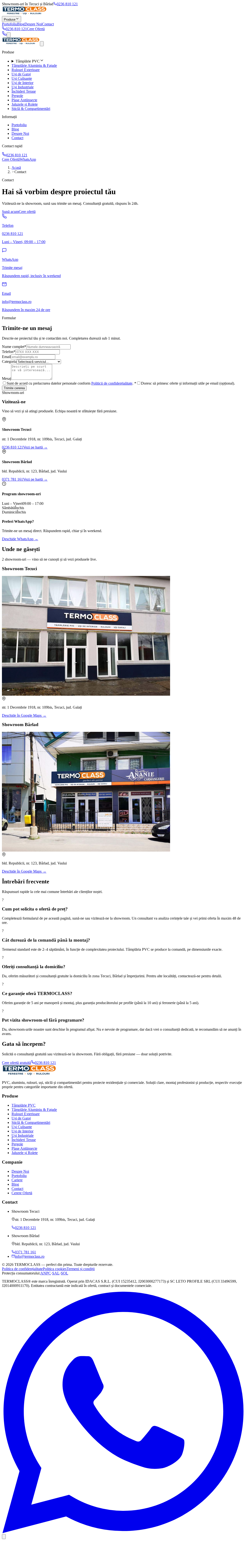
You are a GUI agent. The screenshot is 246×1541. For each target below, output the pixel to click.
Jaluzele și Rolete (25, 104)
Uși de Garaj (21, 74)
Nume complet (14, 347)
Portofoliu (9, 24)
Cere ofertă (27, 212)
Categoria (9, 361)
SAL (56, 1273)
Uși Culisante (22, 78)
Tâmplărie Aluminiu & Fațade (34, 65)
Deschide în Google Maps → (24, 715)
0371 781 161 (12, 479)
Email (6, 357)
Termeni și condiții (81, 1269)
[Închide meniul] (42, 43)
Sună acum (10, 212)
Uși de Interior (22, 83)
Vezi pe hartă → (35, 447)
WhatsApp (28, 159)
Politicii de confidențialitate (111, 383)
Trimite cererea (14, 388)
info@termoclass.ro (29, 1256)
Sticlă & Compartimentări (31, 109)
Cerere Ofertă (22, 1193)
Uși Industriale (23, 87)
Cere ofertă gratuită (16, 1063)
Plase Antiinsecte (24, 100)
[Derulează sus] (4, 1536)
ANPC (45, 1273)
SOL (64, 1273)
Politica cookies (55, 1269)
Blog (21, 24)
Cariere (17, 1180)
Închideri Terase (24, 91)
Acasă (16, 167)
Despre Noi (33, 24)
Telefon (8, 352)
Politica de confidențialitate (22, 1269)
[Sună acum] (4, 35)
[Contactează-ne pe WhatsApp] (123, 1532)
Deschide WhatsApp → (20, 539)
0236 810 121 (67, 4)
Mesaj (6, 378)
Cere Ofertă (36, 29)
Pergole (17, 96)
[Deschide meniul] (9, 34)
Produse (9, 19)
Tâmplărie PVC (24, 1105)
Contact (48, 24)
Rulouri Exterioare (26, 70)
